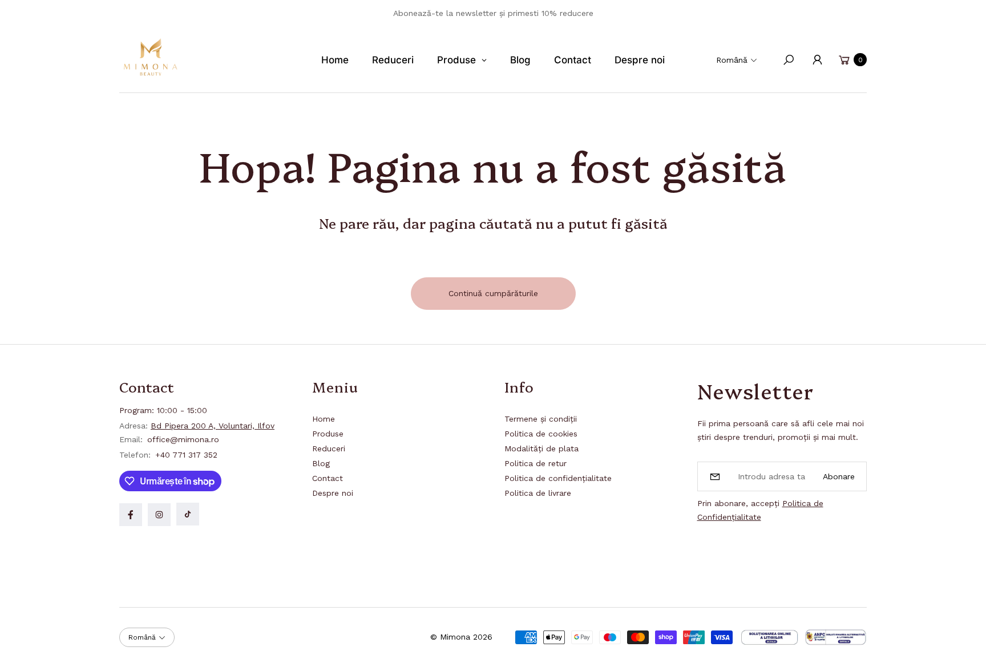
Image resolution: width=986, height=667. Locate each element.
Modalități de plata (541, 448)
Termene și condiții (540, 418)
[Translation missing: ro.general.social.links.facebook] (130, 514)
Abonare (839, 476)
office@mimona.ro (181, 439)
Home (323, 418)
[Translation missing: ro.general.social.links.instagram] (159, 514)
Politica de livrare (537, 493)
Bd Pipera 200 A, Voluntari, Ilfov (212, 425)
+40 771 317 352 (186, 454)
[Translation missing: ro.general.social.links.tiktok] (187, 514)
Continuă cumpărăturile (493, 293)
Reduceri (328, 448)
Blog (321, 463)
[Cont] (817, 59)
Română (731, 59)
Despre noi (332, 493)
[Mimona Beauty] (150, 57)
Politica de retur (535, 463)
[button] (788, 59)
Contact (327, 478)
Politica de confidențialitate (558, 478)
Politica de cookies (540, 433)
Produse (328, 433)
